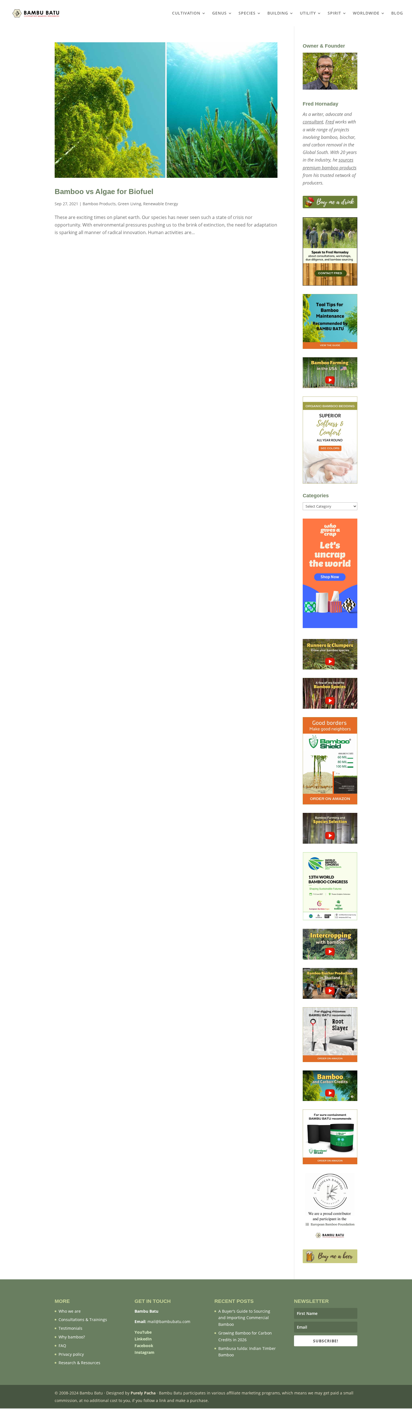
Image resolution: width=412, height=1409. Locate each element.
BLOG (397, 13)
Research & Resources (79, 1362)
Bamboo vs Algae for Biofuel (104, 191)
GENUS (219, 13)
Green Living (129, 203)
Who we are (70, 1311)
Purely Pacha (143, 1393)
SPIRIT (334, 13)
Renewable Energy (160, 203)
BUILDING (277, 13)
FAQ (62, 1345)
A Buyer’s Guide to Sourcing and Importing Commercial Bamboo (244, 1317)
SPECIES (247, 13)
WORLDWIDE (366, 13)
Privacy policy (71, 1354)
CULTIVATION (186, 13)
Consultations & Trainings (83, 1319)
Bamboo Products (99, 203)
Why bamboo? (72, 1337)
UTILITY (308, 13)
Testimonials (70, 1328)
